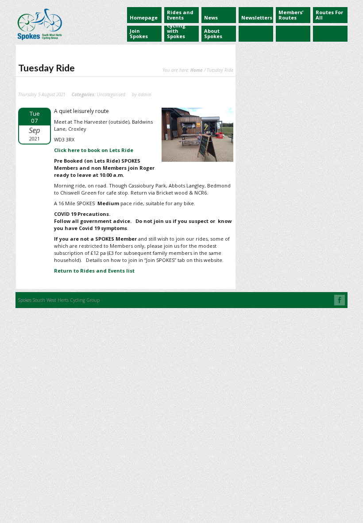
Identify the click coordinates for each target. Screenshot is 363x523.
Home (196, 70)
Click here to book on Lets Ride (93, 150)
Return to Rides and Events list (94, 270)
